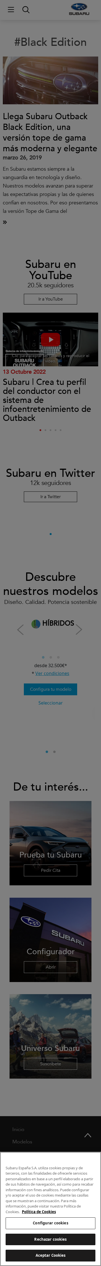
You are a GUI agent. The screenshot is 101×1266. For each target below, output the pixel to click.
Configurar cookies (50, 1223)
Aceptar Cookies (51, 1255)
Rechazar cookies (50, 1239)
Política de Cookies (39, 1211)
